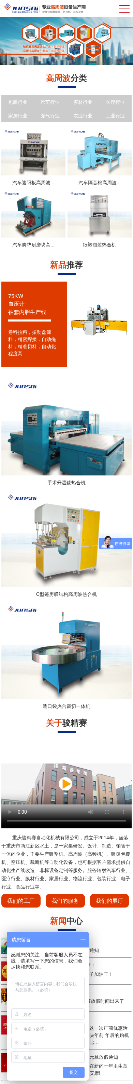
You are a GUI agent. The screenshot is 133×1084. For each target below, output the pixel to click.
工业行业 (115, 115)
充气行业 (50, 115)
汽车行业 (50, 101)
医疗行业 (115, 101)
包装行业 (17, 101)
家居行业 (17, 115)
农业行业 (82, 115)
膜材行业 (82, 101)
